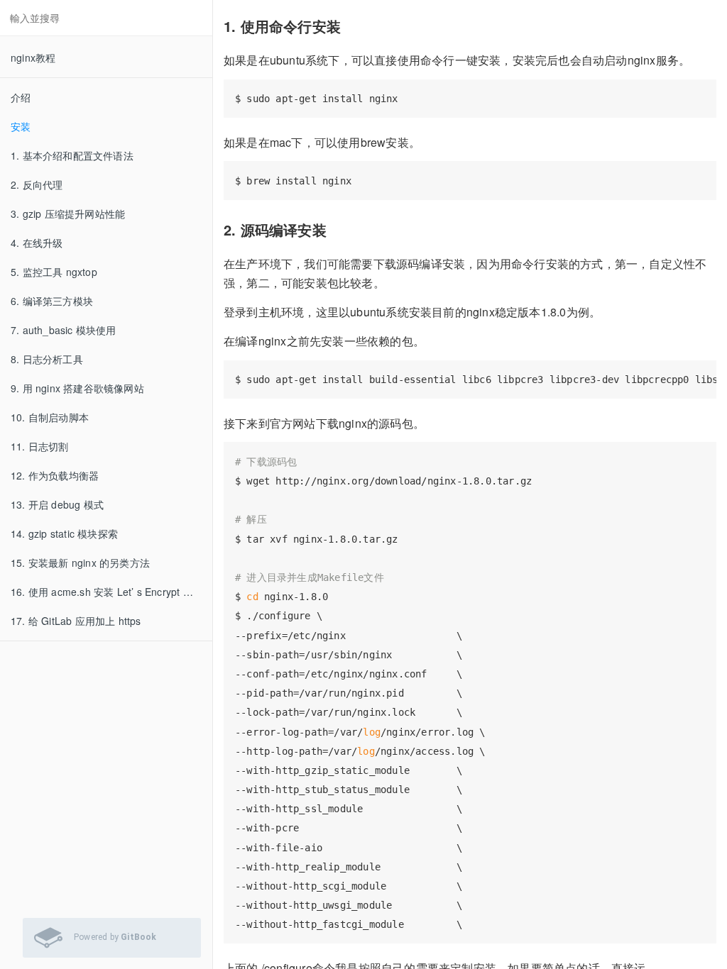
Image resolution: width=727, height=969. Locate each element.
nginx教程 (33, 57)
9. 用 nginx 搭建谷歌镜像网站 (77, 388)
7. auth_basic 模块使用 (63, 330)
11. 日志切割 (40, 446)
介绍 (21, 97)
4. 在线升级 (36, 243)
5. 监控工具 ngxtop (54, 272)
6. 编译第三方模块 (52, 301)
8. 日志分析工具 (47, 359)
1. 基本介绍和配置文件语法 (72, 155)
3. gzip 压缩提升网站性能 (68, 213)
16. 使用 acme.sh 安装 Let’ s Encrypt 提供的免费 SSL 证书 (111, 592)
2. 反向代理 (36, 184)
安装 (21, 126)
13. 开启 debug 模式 (57, 504)
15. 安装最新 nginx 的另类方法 (80, 562)
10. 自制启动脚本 (50, 417)
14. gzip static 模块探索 (64, 533)
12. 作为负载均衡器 (55, 475)
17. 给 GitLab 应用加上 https (76, 621)
